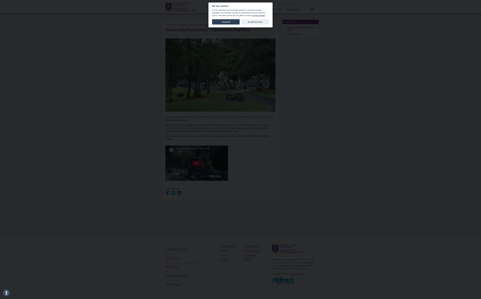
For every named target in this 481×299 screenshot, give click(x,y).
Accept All (226, 22)
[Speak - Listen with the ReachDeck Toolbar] (6, 292)
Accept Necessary (255, 22)
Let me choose (258, 15)
